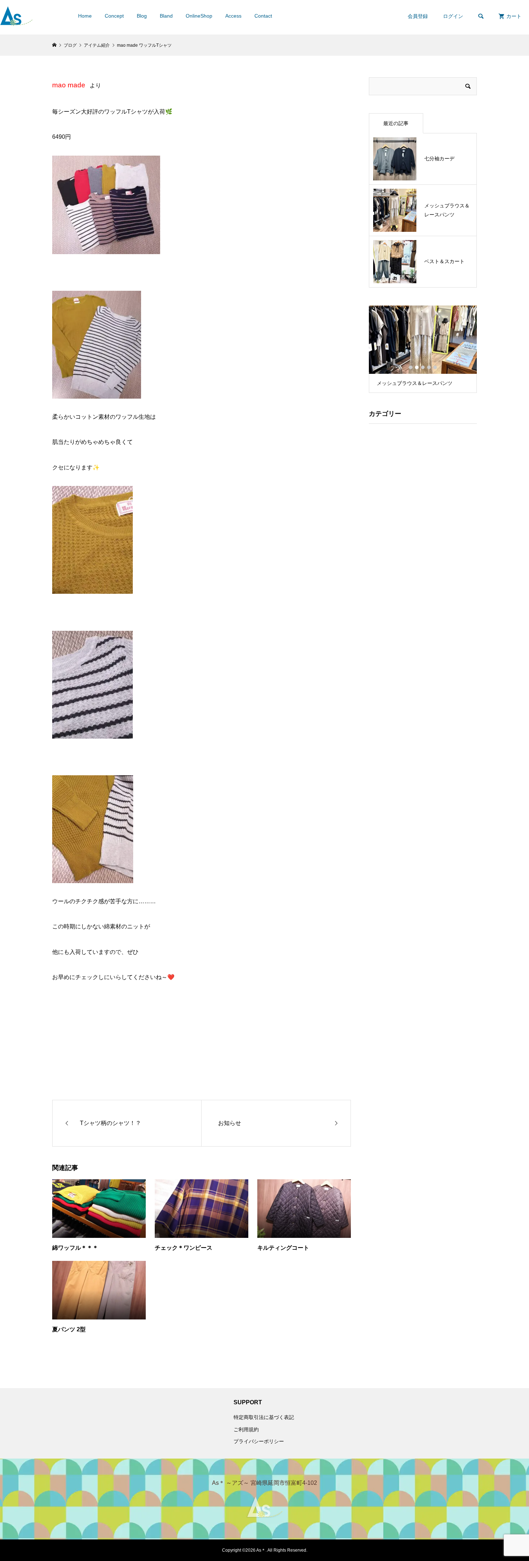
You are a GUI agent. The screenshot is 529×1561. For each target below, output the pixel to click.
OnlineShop (199, 16)
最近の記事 (395, 123)
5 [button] (435, 367)
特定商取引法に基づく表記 (264, 1417)
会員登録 (418, 16)
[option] (423, 349)
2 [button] (416, 367)
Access (233, 16)
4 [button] (429, 367)
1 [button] (410, 367)
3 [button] (422, 367)
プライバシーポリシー (259, 1441)
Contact (263, 16)
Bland (166, 16)
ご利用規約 (246, 1429)
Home (85, 16)
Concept (114, 16)
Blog (142, 16)
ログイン (453, 16)
